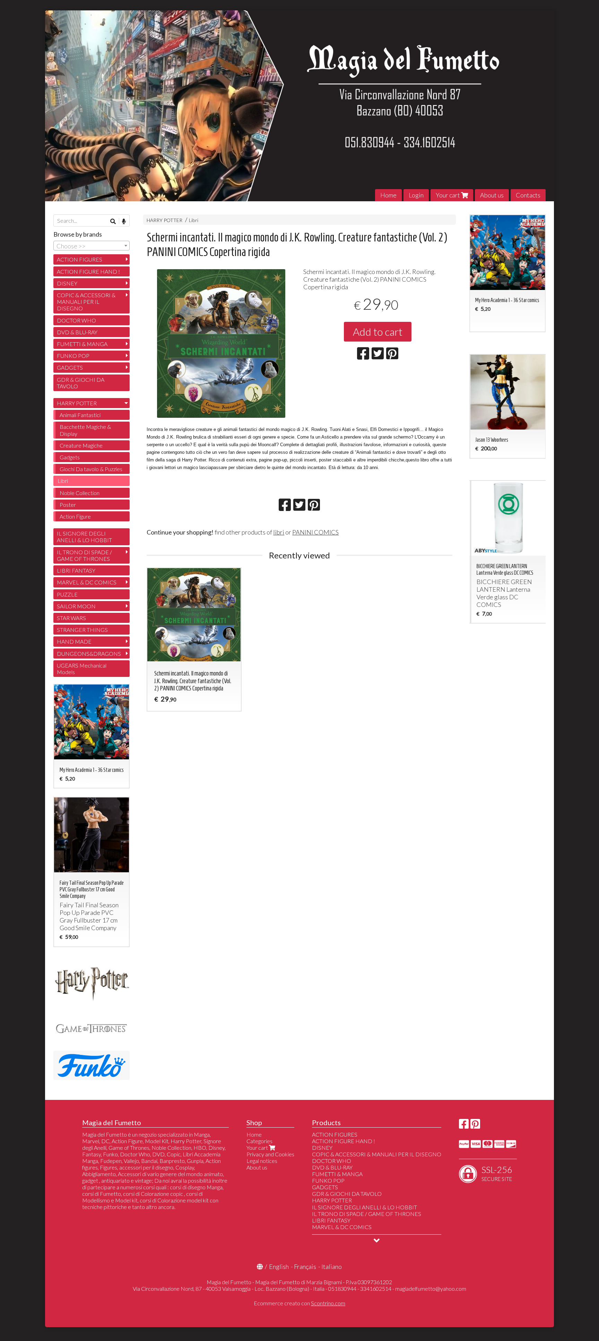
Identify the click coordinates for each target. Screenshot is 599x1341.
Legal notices (261, 1160)
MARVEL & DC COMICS (86, 582)
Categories (259, 1141)
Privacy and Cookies (270, 1154)
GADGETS (70, 367)
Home (388, 195)
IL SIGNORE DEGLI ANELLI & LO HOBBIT (84, 536)
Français (305, 1266)
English (279, 1266)
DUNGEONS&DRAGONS (89, 653)
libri (278, 532)
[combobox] (91, 245)
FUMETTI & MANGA (82, 344)
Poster (68, 504)
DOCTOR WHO (76, 320)
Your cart (448, 195)
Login (416, 195)
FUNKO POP (73, 355)
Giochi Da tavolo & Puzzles (91, 469)
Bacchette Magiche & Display (85, 429)
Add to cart (377, 331)
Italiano (331, 1266)
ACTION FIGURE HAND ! (88, 271)
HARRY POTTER (164, 220)
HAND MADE (74, 641)
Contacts (528, 195)
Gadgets (70, 457)
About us (492, 195)
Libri (193, 220)
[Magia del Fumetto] (299, 105)
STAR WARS (71, 618)
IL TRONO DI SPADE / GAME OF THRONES (84, 555)
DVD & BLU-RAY (77, 332)
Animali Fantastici (80, 415)
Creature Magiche (81, 445)
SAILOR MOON (76, 606)
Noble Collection (79, 492)
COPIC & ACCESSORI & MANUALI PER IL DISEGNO (86, 301)
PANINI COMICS (315, 532)
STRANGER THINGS (82, 629)
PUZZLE (67, 594)
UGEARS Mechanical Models (81, 668)
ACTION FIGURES (79, 259)
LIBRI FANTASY (76, 570)
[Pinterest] (475, 1125)
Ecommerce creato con (299, 1303)
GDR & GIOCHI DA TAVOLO (80, 382)
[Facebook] (464, 1125)
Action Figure (75, 516)
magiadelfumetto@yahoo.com (430, 1288)
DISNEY (67, 283)
